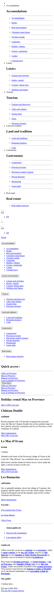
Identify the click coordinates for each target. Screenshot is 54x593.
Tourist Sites (17, 114)
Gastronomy (11, 150)
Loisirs (9, 63)
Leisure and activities (20, 75)
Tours (14, 119)
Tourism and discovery (21, 104)
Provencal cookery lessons (22, 172)
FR (7, 217)
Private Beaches (18, 177)
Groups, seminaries (19, 51)
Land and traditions (20, 138)
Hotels (14, 23)
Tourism (9, 92)
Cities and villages (19, 109)
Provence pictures (19, 123)
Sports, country (18, 80)
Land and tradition (13, 126)
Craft (14, 148)
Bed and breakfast (19, 27)
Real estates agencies (20, 205)
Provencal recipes (19, 167)
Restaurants (16, 181)
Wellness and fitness (20, 90)
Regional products (19, 143)
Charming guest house (21, 32)
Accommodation (8, 243)
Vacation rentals (18, 37)
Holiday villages (18, 46)
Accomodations (12, 5)
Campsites (16, 42)
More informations (8, 433)
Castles (14, 56)
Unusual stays (17, 61)
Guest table (16, 186)
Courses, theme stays (20, 85)
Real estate (10, 193)
